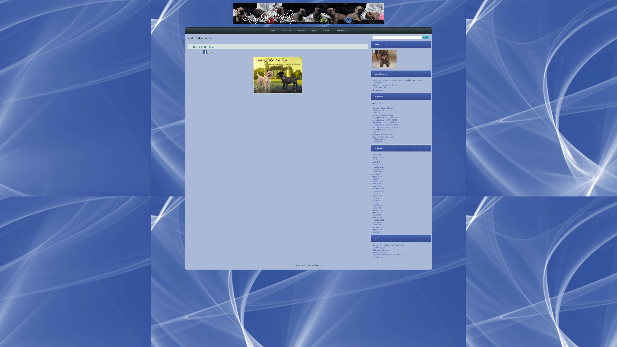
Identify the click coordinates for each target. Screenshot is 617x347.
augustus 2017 (378, 176)
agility (314, 30)
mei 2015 (376, 193)
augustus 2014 (378, 195)
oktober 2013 (377, 207)
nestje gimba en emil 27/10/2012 (384, 120)
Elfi (373, 105)
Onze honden (286, 30)
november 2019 (378, 169)
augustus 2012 (378, 229)
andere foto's (377, 103)
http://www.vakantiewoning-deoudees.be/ (388, 254)
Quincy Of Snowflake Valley (383, 136)
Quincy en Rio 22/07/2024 (382, 134)
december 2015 (378, 188)
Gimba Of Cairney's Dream (382, 108)
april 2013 (376, 212)
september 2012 (378, 227)
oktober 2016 (377, 181)
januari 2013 (377, 217)
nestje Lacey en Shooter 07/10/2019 (386, 127)
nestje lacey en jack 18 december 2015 (386, 122)
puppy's (375, 132)
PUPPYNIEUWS (202, 46)
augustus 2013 (378, 210)
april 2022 (376, 162)
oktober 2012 (377, 224)
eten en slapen (377, 90)
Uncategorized (377, 141)
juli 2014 (375, 198)
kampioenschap (378, 110)
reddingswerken (378, 139)
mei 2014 (376, 203)
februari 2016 (377, 183)
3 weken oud (377, 82)
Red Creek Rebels (379, 257)
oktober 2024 (377, 154)
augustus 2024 (378, 157)
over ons (326, 30)
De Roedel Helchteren (380, 250)
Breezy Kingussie (379, 247)
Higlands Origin (378, 252)
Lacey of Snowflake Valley (382, 115)
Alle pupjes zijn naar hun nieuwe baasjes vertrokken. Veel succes (397, 80)
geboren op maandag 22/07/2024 (384, 85)
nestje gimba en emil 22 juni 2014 (385, 117)
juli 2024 (375, 159)
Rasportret (301, 30)
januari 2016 (377, 186)
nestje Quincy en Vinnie (381, 129)
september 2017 (378, 174)
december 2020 (378, 166)
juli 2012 (375, 232)
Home (272, 30)
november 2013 (378, 205)
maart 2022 (376, 164)
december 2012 (378, 219)
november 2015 (378, 191)
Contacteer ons (341, 30)
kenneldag (376, 112)
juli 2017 (375, 179)
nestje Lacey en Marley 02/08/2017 (385, 124)
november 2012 (378, 222)
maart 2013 (376, 215)
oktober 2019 (377, 171)
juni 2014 (376, 200)
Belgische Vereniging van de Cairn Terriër (388, 245)
